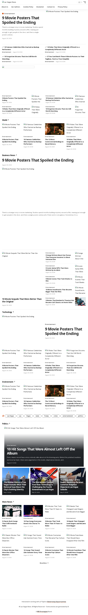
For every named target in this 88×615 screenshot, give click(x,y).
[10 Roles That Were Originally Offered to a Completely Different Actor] (37, 110)
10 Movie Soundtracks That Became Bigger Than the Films (59, 291)
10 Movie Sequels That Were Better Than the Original (22, 300)
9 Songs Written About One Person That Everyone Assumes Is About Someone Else (58, 257)
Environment (8, 381)
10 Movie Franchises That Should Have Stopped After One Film (76, 552)
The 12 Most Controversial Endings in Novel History (54, 141)
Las (20, 416)
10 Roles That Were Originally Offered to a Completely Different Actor (62, 48)
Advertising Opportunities (56, 602)
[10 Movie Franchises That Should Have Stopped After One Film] (76, 540)
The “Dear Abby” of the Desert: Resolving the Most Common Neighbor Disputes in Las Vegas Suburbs (71, 485)
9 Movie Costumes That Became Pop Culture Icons (54, 552)
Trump (46, 416)
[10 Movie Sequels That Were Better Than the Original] (22, 274)
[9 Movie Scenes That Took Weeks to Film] (80, 280)
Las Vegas (10, 416)
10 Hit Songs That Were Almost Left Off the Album (41, 451)
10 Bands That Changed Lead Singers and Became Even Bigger (76, 523)
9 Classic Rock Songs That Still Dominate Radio (10, 523)
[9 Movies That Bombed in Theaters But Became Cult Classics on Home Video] (80, 301)
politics (80, 416)
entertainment (68, 416)
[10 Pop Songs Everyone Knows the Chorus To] (33, 511)
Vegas (28, 416)
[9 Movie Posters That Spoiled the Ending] (66, 26)
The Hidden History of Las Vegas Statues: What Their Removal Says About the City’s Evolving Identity (15, 486)
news (37, 416)
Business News (8, 155)
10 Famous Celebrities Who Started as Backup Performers (59, 99)
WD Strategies (42, 612)
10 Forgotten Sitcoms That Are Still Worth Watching (75, 367)
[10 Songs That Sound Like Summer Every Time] (33, 540)
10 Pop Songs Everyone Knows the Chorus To (32, 522)
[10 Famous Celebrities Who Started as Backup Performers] (80, 99)
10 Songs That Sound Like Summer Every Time (33, 551)
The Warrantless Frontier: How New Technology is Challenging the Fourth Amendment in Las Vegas (43, 486)
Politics (5, 423)
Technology (7, 312)
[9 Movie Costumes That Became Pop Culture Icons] (54, 540)
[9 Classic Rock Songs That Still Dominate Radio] (11, 511)
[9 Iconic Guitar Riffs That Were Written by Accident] (80, 269)
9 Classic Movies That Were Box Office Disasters (10, 552)
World (5, 120)
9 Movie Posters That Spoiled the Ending (20, 20)
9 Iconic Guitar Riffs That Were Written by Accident (57, 269)
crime (56, 416)
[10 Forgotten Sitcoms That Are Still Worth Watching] (80, 110)
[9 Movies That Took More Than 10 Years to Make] (54, 511)
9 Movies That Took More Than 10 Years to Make (53, 523)
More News (7, 501)
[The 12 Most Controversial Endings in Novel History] (54, 129)
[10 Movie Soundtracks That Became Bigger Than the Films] (80, 290)
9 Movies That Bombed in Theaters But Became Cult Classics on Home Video (60, 301)
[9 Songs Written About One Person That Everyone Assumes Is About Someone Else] (80, 256)
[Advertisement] (44, 233)
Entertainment (9, 13)
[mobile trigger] (84, 2)
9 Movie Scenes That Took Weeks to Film (59, 280)
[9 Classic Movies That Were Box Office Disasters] (11, 540)
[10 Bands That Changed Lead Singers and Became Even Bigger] (76, 511)
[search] (74, 2)
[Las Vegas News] (9, 2)
